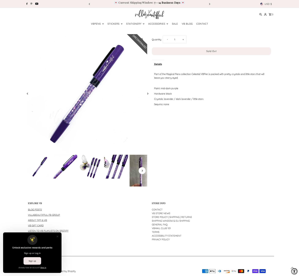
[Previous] (89, 4)
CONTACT (202, 23)
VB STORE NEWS (161, 213)
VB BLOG (187, 23)
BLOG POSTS (35, 209)
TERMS (155, 232)
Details (158, 64)
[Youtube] (36, 4)
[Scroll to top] (292, 267)
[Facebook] (27, 4)
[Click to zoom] (142, 39)
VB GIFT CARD (36, 225)
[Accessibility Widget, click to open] (294, 271)
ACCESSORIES (156, 23)
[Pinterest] (31, 4)
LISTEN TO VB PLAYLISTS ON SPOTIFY (48, 230)
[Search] (261, 14)
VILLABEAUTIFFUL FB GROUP (44, 214)
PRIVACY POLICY (161, 239)
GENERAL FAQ (160, 224)
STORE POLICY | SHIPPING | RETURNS (172, 217)
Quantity (156, 39)
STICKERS (113, 23)
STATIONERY (133, 23)
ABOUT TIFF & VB (37, 220)
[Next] (209, 4)
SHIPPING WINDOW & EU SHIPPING (171, 220)
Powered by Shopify (65, 271)
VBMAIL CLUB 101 (161, 228)
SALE (175, 23)
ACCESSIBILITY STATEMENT (166, 235)
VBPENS (96, 23)
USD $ (268, 3)
